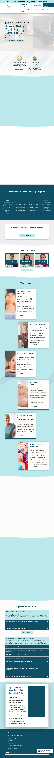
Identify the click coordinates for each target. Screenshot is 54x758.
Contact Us (22, 11)
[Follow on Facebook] (7, 752)
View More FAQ (27, 632)
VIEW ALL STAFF (27, 270)
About (24, 9)
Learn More (22, 315)
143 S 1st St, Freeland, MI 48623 (15, 735)
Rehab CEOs (36, 756)
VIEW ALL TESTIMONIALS (27, 235)
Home (21, 9)
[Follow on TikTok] (14, 752)
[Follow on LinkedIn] (10, 752)
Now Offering (36, 4)
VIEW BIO (9, 266)
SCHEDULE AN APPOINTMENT (15, 40)
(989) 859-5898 (24, 4)
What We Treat (37, 9)
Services (30, 9)
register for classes (48, 5)
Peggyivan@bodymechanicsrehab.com (17, 738)
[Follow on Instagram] (8, 752)
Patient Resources (46, 9)
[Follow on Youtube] (12, 752)
